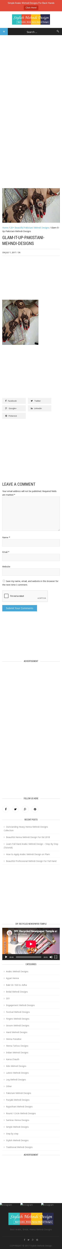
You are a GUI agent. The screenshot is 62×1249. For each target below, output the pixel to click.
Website (6, 566)
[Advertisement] (31, 66)
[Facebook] (5, 809)
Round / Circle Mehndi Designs (21, 1113)
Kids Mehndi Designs (16, 1066)
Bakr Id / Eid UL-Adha (16, 984)
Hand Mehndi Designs (16, 1032)
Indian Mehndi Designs (17, 1052)
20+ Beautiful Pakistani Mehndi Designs (29, 227)
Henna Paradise (13, 1039)
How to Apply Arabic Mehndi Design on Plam (28, 854)
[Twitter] (15, 809)
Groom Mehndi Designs (17, 1025)
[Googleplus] (25, 809)
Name (6, 537)
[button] (4, 31)
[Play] (6, 957)
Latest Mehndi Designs (17, 1072)
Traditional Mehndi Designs (19, 1147)
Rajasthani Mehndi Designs (19, 1106)
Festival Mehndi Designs (18, 1012)
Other (9, 1086)
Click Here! (31, 7)
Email (5, 552)
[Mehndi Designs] (31, 17)
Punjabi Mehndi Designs (17, 1099)
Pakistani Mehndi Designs (18, 1093)
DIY (8, 998)
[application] (31, 944)
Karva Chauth (12, 1059)
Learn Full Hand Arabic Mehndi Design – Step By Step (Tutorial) (31, 845)
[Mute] (51, 957)
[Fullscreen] (55, 957)
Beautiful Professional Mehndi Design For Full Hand (31, 861)
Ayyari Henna (12, 978)
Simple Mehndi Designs (17, 1126)
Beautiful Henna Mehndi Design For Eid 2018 (28, 837)
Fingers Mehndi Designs (17, 1018)
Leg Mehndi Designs (16, 1079)
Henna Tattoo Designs (17, 1045)
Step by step (12, 1133)
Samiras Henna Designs (17, 1120)
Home (5, 227)
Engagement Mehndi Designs (20, 1005)
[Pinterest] (35, 809)
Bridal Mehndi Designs (17, 991)
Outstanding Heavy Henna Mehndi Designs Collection (26, 828)
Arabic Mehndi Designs (17, 971)
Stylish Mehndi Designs (17, 1140)
